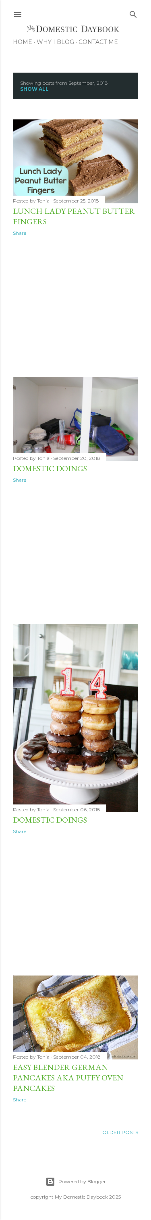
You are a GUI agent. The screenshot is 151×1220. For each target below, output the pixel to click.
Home (22, 42)
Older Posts (120, 1132)
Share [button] (19, 233)
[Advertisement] (75, 306)
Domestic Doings (50, 468)
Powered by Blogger (82, 1181)
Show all (34, 89)
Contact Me (98, 42)
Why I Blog (55, 42)
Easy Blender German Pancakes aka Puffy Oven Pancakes (68, 1077)
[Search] (133, 13)
